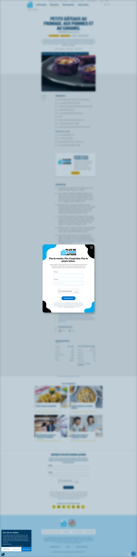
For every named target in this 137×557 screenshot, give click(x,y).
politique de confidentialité (69, 306)
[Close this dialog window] (91, 247)
